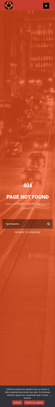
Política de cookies (34, 402)
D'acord (17, 402)
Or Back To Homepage (27, 232)
